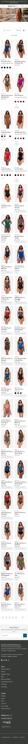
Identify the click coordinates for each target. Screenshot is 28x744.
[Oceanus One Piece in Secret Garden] (21, 469)
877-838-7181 (15, 737)
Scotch (23, 175)
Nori (7, 67)
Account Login (4, 706)
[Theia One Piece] (21, 376)
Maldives (18, 138)
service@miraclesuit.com (6, 737)
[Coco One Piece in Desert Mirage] (21, 438)
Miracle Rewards (10, 1)
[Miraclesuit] (13, 6)
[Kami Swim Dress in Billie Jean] (21, 408)
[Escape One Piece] (7, 48)
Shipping (3, 696)
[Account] (21, 6)
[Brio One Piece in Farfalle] (21, 223)
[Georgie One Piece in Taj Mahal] (21, 530)
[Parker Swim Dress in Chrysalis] (7, 345)
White (7, 136)
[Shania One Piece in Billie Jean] (7, 254)
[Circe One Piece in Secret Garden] (7, 376)
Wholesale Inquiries (5, 708)
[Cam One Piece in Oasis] (21, 561)
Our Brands (4, 684)
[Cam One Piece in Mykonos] (21, 254)
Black (5, 67)
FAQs (2, 701)
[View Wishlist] (24, 6)
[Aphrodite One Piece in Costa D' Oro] (21, 48)
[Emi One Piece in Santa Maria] (7, 408)
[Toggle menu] (1, 6)
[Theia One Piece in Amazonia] (7, 530)
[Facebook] (1, 660)
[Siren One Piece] (21, 82)
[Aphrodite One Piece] (21, 119)
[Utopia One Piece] (7, 156)
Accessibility (4, 687)
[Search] (5, 6)
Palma (18, 393)
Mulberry (10, 67)
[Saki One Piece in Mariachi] (21, 193)
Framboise (15, 101)
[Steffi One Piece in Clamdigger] (21, 284)
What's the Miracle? (5, 669)
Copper (15, 138)
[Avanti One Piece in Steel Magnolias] (21, 315)
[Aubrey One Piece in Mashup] (7, 469)
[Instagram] (3, 660)
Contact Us (4, 703)
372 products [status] (14, 35)
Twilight (2, 67)
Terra (18, 101)
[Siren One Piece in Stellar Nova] (7, 591)
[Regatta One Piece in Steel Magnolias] (7, 561)
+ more (3, 70)
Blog (2, 676)
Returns (3, 698)
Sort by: (7, 30)
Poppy (21, 138)
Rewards (3, 671)
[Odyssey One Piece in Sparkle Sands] (7, 82)
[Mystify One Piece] (7, 193)
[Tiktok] (8, 660)
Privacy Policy (22, 737)
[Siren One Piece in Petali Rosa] (7, 499)
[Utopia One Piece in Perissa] (21, 499)
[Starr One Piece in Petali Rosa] (7, 315)
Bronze (5, 136)
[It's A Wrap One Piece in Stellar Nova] (21, 345)
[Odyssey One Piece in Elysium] (7, 438)
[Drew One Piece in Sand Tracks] (21, 591)
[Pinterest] (6, 660)
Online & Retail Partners (7, 682)
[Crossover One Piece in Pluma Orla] (7, 284)
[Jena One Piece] (21, 156)
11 (22, 617)
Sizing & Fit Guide (5, 674)
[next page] (26, 617)
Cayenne (23, 101)
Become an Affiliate (5, 679)
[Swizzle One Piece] (7, 119)
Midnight (18, 175)
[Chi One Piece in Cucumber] (7, 223)
